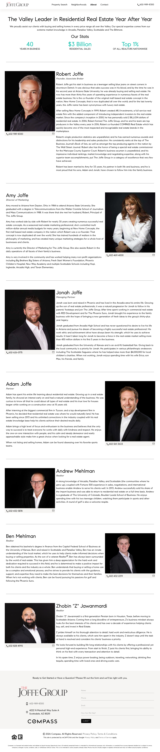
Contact (104, 4)
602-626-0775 (14, 352)
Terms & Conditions (107, 734)
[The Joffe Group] (17, 7)
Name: (83, 690)
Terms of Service (105, 737)
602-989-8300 (145, 4)
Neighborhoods (78, 4)
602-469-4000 (115, 255)
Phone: (83, 698)
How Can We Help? (88, 713)
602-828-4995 (14, 645)
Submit (86, 721)
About (93, 4)
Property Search (59, 4)
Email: (83, 705)
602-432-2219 (114, 576)
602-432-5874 (14, 511)
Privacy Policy (89, 734)
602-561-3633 (114, 444)
